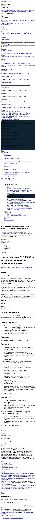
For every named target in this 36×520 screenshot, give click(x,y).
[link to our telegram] (4, 472)
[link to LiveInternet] (5, 460)
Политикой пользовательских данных (12, 233)
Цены (2, 151)
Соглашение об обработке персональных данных (15, 473)
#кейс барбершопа (27, 267)
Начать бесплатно (10, 178)
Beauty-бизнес (11, 206)
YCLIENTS (14, 200)
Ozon (33, 202)
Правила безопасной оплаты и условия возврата (17, 474)
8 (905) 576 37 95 (5, 466)
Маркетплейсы (26, 206)
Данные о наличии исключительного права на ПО (17, 487)
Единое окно (17, 188)
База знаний (4, 176)
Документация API (6, 479)
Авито (20, 202)
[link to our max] (2, 472)
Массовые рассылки (19, 190)
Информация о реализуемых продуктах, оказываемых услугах (18, 486)
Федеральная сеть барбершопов (10, 278)
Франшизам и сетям (20, 215)
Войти (2, 178)
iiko (26, 202)
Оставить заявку (29, 506)
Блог (9, 176)
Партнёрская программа (22, 214)
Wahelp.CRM (28, 188)
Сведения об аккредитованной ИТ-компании (14, 485)
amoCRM (25, 200)
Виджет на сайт (19, 191)
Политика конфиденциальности (24, 476)
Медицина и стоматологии (15, 208)
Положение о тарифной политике (20, 478)
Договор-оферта (5, 478)
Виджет (32, 478)
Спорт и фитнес (27, 208)
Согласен (3, 239)
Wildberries (18, 203)
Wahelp (8, 1)
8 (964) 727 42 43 (5, 469)
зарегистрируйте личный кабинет (13, 518)
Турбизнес (19, 206)
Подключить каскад (6, 149)
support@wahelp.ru (6, 463)
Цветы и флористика (13, 209)
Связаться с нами (16, 176)
